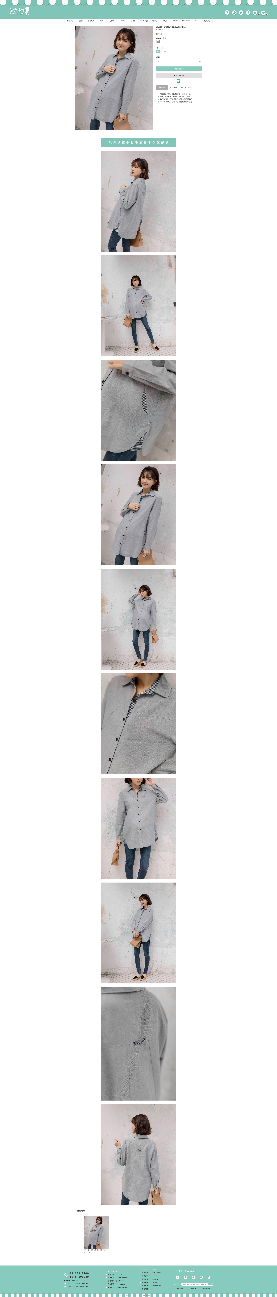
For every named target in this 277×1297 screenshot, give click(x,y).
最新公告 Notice (115, 1274)
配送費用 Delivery (150, 1279)
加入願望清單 (180, 75)
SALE (197, 21)
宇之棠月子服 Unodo (116, 1281)
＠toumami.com (82, 1286)
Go (210, 1284)
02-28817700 (79, 1273)
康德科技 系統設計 (159, 1295)
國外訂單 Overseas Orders (154, 1286)
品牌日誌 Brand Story (117, 1277)
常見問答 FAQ (147, 1289)
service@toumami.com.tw (77, 1283)
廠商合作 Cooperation (117, 1287)
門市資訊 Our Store (116, 1284)
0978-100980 (79, 1276)
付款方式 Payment (149, 1276)
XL (165, 51)
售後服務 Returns (149, 1282)
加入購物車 (180, 69)
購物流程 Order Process (153, 1273)
